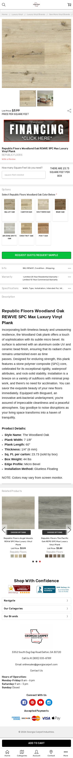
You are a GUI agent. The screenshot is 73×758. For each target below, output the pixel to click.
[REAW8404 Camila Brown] (24, 556)
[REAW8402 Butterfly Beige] (20, 556)
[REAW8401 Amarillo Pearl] (12, 556)
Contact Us (36, 670)
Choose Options (18, 532)
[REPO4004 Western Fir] (59, 556)
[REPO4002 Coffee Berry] (51, 556)
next (69, 529)
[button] (36, 131)
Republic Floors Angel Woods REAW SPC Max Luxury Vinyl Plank (18, 541)
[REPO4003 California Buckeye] (55, 556)
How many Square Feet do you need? (22, 167)
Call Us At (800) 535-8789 (36, 658)
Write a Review (8, 159)
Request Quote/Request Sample (36, 255)
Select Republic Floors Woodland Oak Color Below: (29, 194)
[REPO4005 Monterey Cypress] (63, 556)
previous (3, 529)
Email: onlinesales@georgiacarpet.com (36, 664)
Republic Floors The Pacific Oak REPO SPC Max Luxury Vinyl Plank (54, 541)
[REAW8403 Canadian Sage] (16, 556)
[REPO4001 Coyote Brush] (47, 556)
